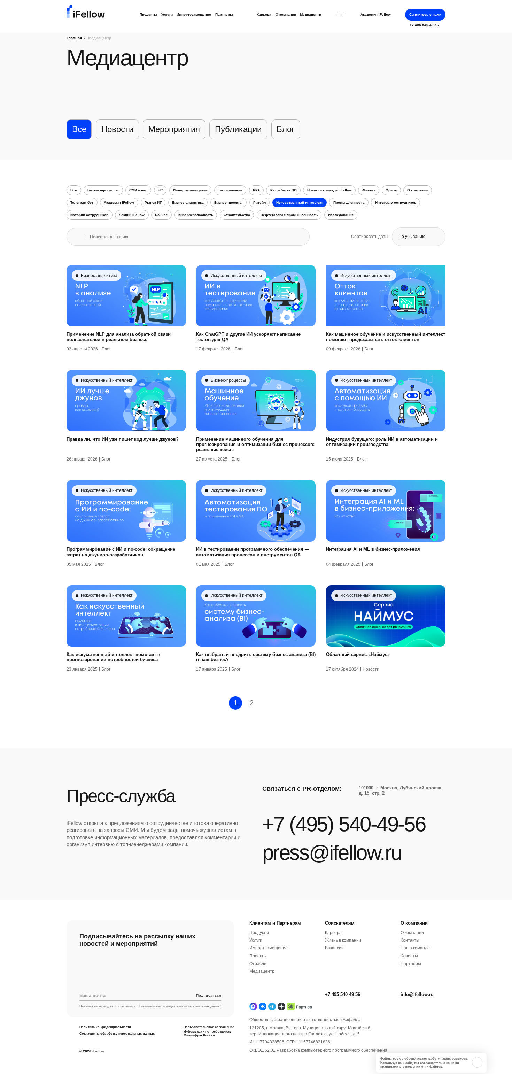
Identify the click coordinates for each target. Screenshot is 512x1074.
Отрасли (257, 963)
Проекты (258, 955)
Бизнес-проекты (228, 202)
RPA (256, 190)
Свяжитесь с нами (425, 14)
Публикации (238, 129)
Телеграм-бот (81, 202)
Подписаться (208, 995)
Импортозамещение (194, 14)
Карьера (264, 14)
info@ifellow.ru (417, 994)
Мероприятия (174, 129)
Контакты (410, 940)
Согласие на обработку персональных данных (117, 1033)
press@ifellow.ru (332, 852)
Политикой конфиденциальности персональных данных (180, 1007)
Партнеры (224, 14)
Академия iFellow (375, 14)
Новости (117, 129)
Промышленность (349, 202)
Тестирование (230, 190)
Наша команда (415, 948)
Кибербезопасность (195, 215)
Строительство (237, 215)
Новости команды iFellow (329, 190)
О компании (286, 14)
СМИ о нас (138, 190)
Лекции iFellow (132, 215)
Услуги (167, 14)
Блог (286, 129)
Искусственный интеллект (299, 202)
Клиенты (409, 955)
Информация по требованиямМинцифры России (208, 1033)
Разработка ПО (283, 190)
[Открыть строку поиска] (398, 14)
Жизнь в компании (343, 940)
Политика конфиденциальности (105, 1027)
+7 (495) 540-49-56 (344, 823)
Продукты (148, 14)
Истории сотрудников (89, 215)
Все (79, 129)
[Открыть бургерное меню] (339, 14)
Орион (391, 190)
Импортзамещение (268, 948)
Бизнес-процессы (103, 190)
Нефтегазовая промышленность (289, 215)
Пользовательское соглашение (209, 1027)
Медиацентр (310, 14)
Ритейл (259, 202)
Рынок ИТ (153, 202)
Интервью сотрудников (395, 202)
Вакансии (334, 948)
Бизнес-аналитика (188, 202)
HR (160, 190)
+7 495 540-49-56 (342, 994)
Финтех (368, 190)
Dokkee (161, 215)
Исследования (341, 215)
